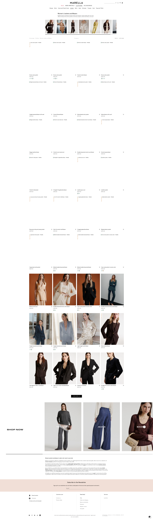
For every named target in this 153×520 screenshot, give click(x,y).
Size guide (82, 508)
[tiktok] (37, 515)
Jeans (80, 8)
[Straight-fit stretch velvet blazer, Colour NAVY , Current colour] (103, 388)
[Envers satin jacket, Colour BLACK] (30, 78)
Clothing (37, 38)
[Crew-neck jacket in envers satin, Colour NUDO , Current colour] (103, 270)
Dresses (51, 8)
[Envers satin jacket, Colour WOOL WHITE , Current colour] (55, 78)
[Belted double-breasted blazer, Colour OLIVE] (55, 270)
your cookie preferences (79, 515)
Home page (31, 38)
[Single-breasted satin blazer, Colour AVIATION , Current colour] (31, 349)
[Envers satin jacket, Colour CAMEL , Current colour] (32, 78)
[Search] (115, 2)
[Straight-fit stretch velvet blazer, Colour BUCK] (101, 388)
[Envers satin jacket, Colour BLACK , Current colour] (101, 78)
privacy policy (65, 515)
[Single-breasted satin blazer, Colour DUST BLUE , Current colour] (54, 349)
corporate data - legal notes (89, 515)
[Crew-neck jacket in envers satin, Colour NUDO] (79, 310)
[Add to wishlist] (52, 75)
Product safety (59, 500)
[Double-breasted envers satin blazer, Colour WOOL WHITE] (101, 310)
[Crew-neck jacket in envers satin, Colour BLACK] (101, 270)
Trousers (89, 8)
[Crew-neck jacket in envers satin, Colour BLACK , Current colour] (77, 310)
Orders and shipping (84, 500)
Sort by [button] (116, 38)
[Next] (144, 427)
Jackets (72, 8)
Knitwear (84, 8)
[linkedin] (40, 515)
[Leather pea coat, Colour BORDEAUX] (79, 193)
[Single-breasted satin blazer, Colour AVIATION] (55, 349)
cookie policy (71, 515)
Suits (94, 8)
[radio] (50, 26)
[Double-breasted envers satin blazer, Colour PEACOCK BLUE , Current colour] (103, 310)
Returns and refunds (84, 502)
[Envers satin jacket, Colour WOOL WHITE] (31, 78)
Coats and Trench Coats (63, 8)
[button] (121, 38)
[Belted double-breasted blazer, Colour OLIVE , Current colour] (79, 270)
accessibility (76, 516)
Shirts (55, 8)
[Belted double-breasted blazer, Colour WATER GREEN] (77, 270)
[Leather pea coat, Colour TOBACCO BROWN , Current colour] (77, 193)
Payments (82, 504)
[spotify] (34, 515)
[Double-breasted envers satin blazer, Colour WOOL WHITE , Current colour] (54, 310)
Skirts (76, 8)
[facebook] (32, 515)
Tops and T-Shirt (99, 8)
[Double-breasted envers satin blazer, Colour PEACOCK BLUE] (55, 310)
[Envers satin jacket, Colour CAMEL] (56, 78)
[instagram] (29, 515)
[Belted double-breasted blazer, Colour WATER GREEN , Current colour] (54, 270)
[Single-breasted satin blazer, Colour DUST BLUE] (30, 349)
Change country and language (35, 500)
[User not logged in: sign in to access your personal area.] (118, 2)
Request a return (83, 506)
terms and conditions (58, 515)
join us (72, 516)
